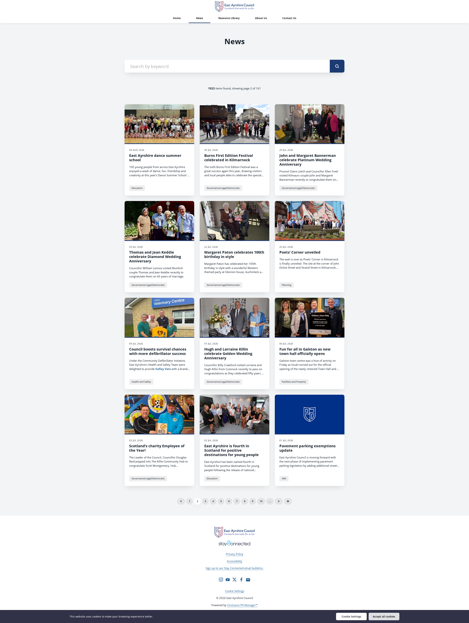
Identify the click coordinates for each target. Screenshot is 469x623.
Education (137, 188)
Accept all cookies (384, 616)
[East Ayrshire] (234, 532)
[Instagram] (221, 580)
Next (279, 501)
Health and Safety (141, 381)
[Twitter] (234, 580)
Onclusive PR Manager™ (242, 605)
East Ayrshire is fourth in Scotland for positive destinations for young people (231, 450)
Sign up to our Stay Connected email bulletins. (234, 568)
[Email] (248, 580)
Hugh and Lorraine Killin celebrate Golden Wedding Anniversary (228, 353)
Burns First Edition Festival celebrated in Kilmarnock (228, 157)
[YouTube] (228, 580)
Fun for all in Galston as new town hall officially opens (304, 351)
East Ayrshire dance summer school (155, 157)
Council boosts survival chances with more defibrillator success (157, 351)
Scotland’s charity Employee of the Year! (156, 448)
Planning (286, 285)
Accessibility (234, 561)
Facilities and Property (294, 381)
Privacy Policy (234, 554)
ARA (284, 478)
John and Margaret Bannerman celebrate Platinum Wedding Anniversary (307, 160)
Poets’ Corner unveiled (299, 252)
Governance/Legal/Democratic (223, 188)
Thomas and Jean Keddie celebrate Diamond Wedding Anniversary (155, 256)
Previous (181, 501)
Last (288, 501)
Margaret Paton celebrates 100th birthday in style (234, 254)
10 (261, 501)
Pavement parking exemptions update (307, 448)
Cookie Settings (234, 591)
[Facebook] (241, 580)
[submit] (337, 66)
